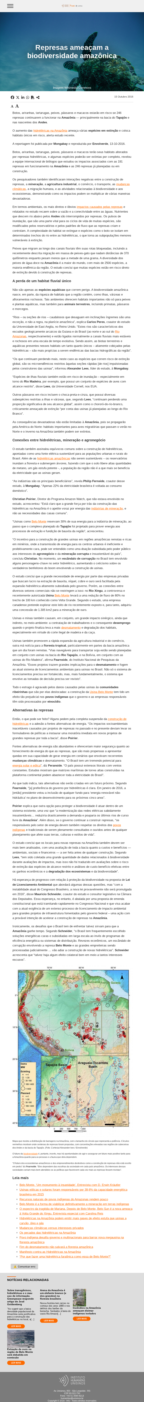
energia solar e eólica (26, 765)
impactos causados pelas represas (100, 207)
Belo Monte (39, 521)
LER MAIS (16, 1326)
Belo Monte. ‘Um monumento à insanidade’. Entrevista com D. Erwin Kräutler (69, 1185)
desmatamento (71, 627)
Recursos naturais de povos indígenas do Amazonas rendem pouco (63, 1199)
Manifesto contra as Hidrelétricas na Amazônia (50, 1252)
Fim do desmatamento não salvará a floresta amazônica (56, 1247)
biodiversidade (31, 1154)
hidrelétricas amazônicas (53, 458)
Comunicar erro (24, 1266)
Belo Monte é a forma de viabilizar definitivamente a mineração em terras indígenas (74, 1204)
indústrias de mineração (107, 508)
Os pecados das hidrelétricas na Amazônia (47, 1232)
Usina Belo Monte (101, 692)
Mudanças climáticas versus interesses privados (51, 1228)
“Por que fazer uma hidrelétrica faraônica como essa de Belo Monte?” (65, 1256)
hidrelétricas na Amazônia (50, 130)
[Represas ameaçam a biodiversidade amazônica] (38, 97)
